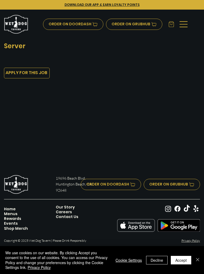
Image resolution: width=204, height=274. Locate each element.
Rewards (12, 218)
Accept (181, 260)
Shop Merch (16, 228)
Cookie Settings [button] (129, 260)
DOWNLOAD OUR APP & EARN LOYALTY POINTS (102, 4)
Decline (157, 260)
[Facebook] (177, 209)
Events (11, 223)
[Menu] (184, 24)
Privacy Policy (190, 241)
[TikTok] (187, 209)
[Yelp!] (196, 209)
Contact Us (67, 216)
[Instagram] (168, 209)
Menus (11, 213)
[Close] (197, 260)
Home (10, 209)
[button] (171, 24)
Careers (64, 211)
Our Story (65, 207)
